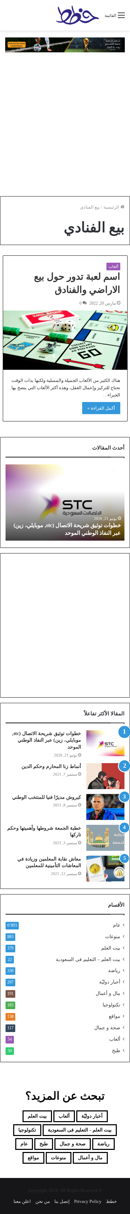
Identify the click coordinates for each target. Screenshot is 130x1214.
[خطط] (77, 15)
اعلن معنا (22, 1201)
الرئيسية (111, 207)
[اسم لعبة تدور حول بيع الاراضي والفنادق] (65, 340)
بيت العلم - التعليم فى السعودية (80, 1130)
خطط (111, 1201)
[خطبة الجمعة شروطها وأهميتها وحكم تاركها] (105, 838)
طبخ (116, 1050)
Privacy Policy (88, 1201)
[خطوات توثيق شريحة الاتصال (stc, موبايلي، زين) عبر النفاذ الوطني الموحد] (105, 743)
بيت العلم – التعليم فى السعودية (88, 959)
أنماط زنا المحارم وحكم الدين (51, 766)
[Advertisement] (65, 124)
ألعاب (113, 266)
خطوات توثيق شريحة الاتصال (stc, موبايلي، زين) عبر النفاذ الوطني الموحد (46, 740)
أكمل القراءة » (101, 408)
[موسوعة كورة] (65, 44)
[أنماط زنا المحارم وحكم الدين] (105, 776)
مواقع (114, 1016)
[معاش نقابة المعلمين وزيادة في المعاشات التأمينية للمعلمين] (105, 869)
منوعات (112, 936)
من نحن (42, 1201)
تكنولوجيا (111, 1004)
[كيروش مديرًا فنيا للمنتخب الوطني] (105, 807)
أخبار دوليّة (109, 982)
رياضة (114, 970)
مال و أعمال (108, 993)
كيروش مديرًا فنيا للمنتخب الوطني (46, 797)
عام (116, 925)
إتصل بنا (62, 1201)
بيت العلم (110, 948)
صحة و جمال (107, 1027)
